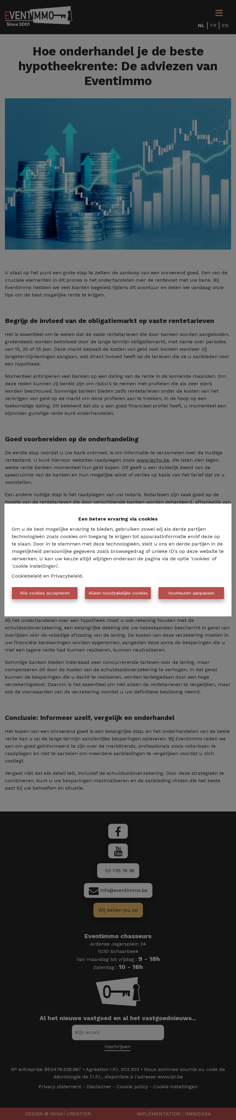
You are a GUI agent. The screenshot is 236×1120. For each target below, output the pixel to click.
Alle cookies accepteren (45, 593)
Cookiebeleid (27, 576)
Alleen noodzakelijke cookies (118, 593)
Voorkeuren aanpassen (191, 593)
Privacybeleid (66, 576)
